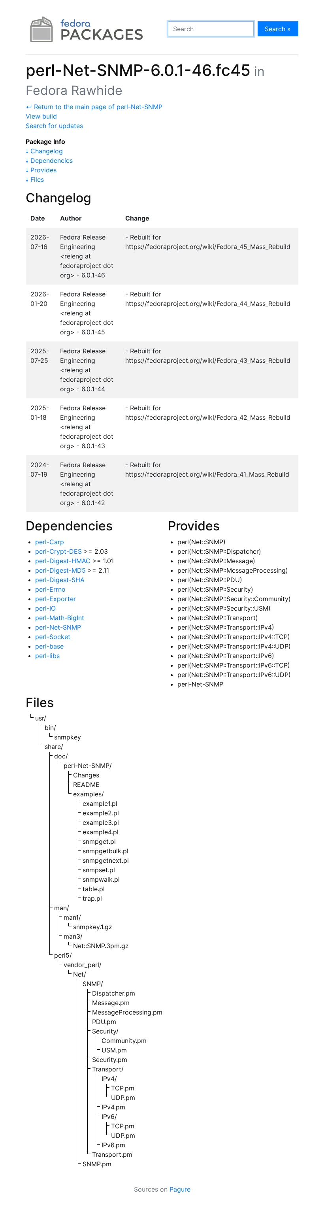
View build (41, 116)
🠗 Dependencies (49, 160)
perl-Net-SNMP (58, 627)
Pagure (180, 1189)
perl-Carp (49, 542)
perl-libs (47, 656)
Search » (278, 29)
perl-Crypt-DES (58, 551)
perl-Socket (52, 637)
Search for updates (54, 126)
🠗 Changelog (44, 151)
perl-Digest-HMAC (62, 561)
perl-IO (45, 608)
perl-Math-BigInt (59, 618)
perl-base (49, 646)
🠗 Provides (41, 170)
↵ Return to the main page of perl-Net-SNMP (94, 107)
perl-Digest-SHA (60, 580)
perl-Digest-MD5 (60, 570)
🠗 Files (35, 179)
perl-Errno (50, 589)
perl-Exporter (55, 599)
